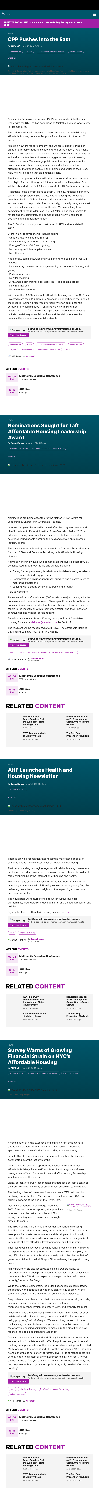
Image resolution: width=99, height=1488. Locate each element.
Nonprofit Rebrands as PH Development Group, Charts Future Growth (77, 720)
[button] (94, 14)
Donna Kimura (37, 658)
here (67, 912)
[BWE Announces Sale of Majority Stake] (14, 738)
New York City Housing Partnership (44, 1073)
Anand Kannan (76, 51)
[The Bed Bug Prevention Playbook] (58, 738)
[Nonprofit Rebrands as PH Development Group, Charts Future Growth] (58, 722)
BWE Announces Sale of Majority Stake (34, 734)
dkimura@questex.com (44, 622)
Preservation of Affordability (49, 349)
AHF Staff (30, 356)
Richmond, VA (15, 51)
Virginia (13, 349)
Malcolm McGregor (70, 1073)
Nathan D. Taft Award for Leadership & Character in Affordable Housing (38, 448)
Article (29, 51)
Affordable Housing (17, 789)
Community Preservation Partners (51, 51)
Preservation (27, 349)
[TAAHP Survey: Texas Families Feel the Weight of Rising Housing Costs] (14, 722)
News (10, 33)
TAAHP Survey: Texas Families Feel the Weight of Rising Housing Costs (33, 720)
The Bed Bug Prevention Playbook (77, 734)
